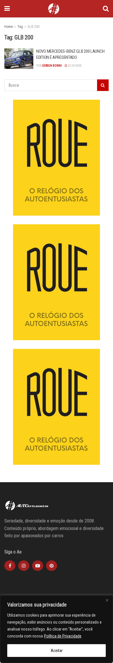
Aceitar (57, 650)
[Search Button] (106, 8)
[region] (56, 629)
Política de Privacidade (62, 636)
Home (8, 27)
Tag (20, 27)
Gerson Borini (52, 65)
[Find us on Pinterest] (51, 565)
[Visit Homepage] (53, 8)
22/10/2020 (74, 65)
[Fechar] (106, 600)
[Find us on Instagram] (23, 565)
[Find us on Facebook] (9, 565)
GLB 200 (33, 27)
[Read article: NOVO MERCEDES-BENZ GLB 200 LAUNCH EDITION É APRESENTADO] (18, 58)
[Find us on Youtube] (37, 565)
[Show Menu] (7, 8)
